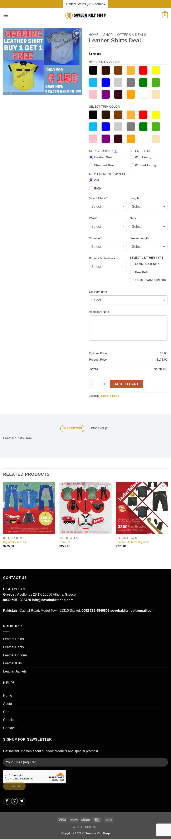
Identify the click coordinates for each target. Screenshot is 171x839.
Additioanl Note (99, 311)
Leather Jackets (14, 671)
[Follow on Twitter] (22, 801)
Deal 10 (64, 542)
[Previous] (3, 519)
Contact (9, 728)
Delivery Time (98, 291)
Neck (133, 218)
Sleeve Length (139, 238)
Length (134, 198)
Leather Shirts (13, 639)
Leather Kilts (12, 663)
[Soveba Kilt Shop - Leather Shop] (85, 15)
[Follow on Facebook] (7, 801)
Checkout (10, 720)
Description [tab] (72, 428)
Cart (6, 712)
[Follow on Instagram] (14, 801)
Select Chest (104, 198)
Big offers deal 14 (14, 542)
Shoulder (102, 238)
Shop (108, 35)
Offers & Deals (131, 35)
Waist (99, 218)
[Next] (168, 519)
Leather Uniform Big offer (132, 542)
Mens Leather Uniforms (51, 616)
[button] (5, 15)
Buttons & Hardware (102, 258)
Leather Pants (13, 647)
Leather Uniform (15, 655)
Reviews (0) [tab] (99, 428)
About (7, 704)
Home (94, 35)
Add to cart (126, 384)
